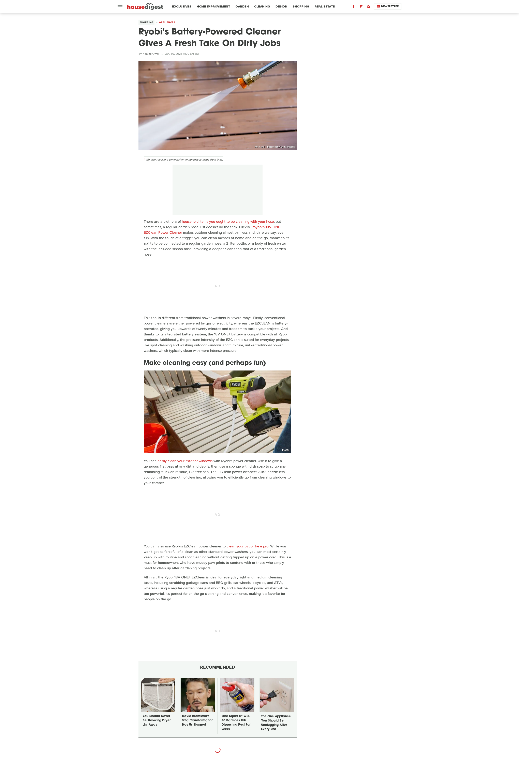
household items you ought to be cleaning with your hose (228, 221)
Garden (242, 6)
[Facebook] (353, 7)
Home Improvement (213, 6)
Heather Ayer (151, 54)
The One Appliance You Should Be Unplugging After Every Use (276, 723)
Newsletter (390, 6)
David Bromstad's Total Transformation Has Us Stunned (197, 720)
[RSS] (368, 7)
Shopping (301, 6)
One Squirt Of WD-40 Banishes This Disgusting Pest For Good (236, 723)
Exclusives (181, 6)
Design (281, 6)
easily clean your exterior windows (185, 461)
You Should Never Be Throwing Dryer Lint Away (156, 720)
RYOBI (285, 450)
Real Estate (325, 6)
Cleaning (262, 6)
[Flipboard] (361, 7)
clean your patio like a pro (247, 546)
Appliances (167, 22)
